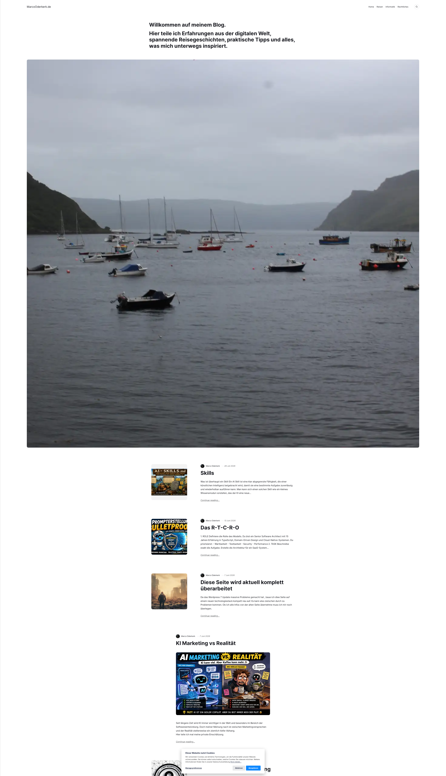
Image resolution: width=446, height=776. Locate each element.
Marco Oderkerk (213, 466)
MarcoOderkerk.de (39, 6)
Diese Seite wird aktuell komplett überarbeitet (242, 585)
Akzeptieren (253, 768)
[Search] (416, 6)
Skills (207, 473)
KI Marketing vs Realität (206, 643)
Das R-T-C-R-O (220, 527)
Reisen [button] (380, 6)
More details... (235, 762)
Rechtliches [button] (403, 6)
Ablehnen (239, 768)
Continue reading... (210, 500)
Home (371, 6)
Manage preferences (193, 768)
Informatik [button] (390, 6)
